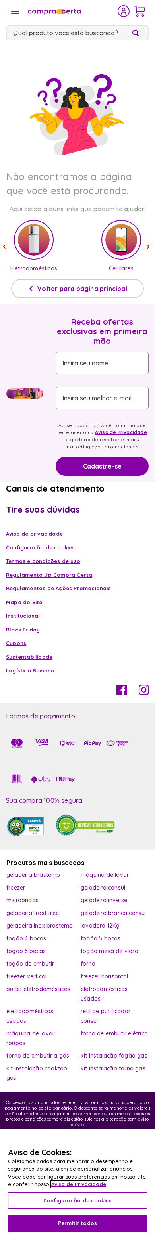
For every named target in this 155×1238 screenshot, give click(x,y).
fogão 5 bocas (101, 938)
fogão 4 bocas (26, 938)
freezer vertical (26, 976)
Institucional (23, 615)
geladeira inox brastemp (39, 925)
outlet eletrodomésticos (38, 989)
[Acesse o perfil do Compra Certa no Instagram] (144, 692)
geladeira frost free (32, 913)
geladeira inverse (104, 900)
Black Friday (23, 629)
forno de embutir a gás (37, 1055)
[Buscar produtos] (137, 33)
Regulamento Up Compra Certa (49, 575)
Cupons (16, 643)
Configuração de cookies (77, 1200)
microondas (22, 900)
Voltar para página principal (82, 289)
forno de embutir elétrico (114, 1033)
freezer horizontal (104, 976)
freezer (15, 887)
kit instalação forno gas (113, 1068)
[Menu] (15, 12)
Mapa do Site (24, 602)
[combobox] (77, 32)
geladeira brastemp (33, 874)
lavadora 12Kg (100, 925)
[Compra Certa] (72, 11)
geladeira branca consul (113, 913)
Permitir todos (77, 1223)
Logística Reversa (30, 670)
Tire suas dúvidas (43, 509)
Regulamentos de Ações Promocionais (58, 588)
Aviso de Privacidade (121, 432)
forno (88, 963)
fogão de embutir (30, 963)
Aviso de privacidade (34, 533)
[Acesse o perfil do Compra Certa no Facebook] (121, 692)
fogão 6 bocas (26, 951)
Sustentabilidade (29, 657)
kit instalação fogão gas (114, 1055)
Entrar (123, 11)
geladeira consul (103, 887)
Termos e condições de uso (43, 561)
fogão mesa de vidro (109, 951)
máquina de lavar (105, 874)
